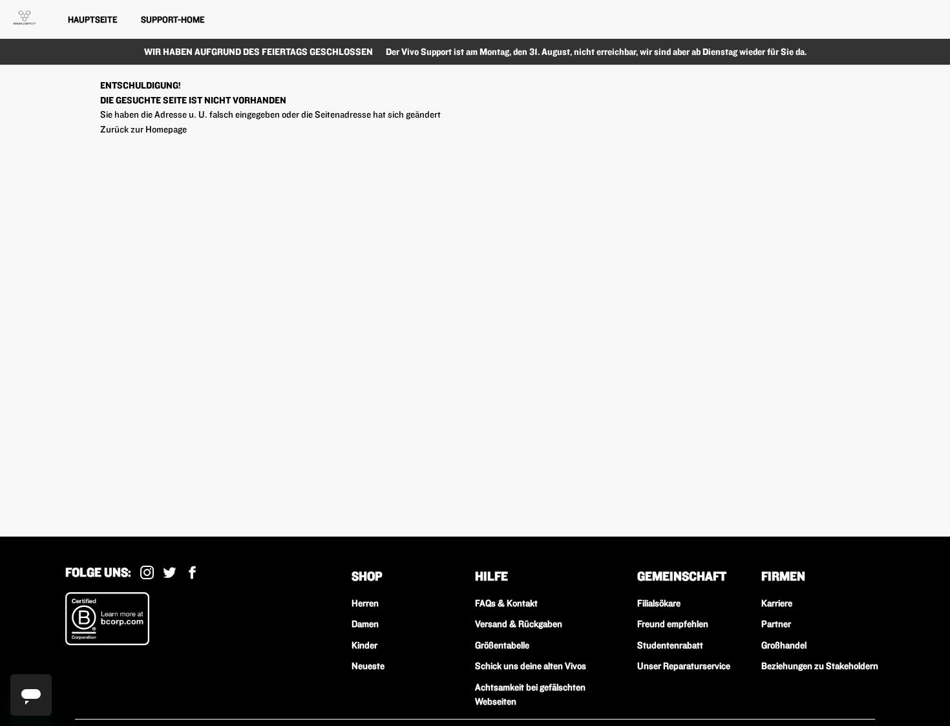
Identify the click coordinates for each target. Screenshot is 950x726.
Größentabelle (502, 645)
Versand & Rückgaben (518, 624)
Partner (776, 624)
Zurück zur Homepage (143, 129)
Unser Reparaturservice (683, 666)
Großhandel (784, 645)
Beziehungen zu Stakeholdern (819, 666)
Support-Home (172, 19)
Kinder (364, 645)
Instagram (147, 572)
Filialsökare (659, 603)
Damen (365, 624)
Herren (365, 603)
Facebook (192, 572)
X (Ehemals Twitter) (169, 572)
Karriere (776, 603)
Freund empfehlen (672, 624)
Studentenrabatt (670, 645)
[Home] (24, 17)
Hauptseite (92, 19)
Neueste (368, 666)
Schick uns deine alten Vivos (530, 666)
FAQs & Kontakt (506, 603)
